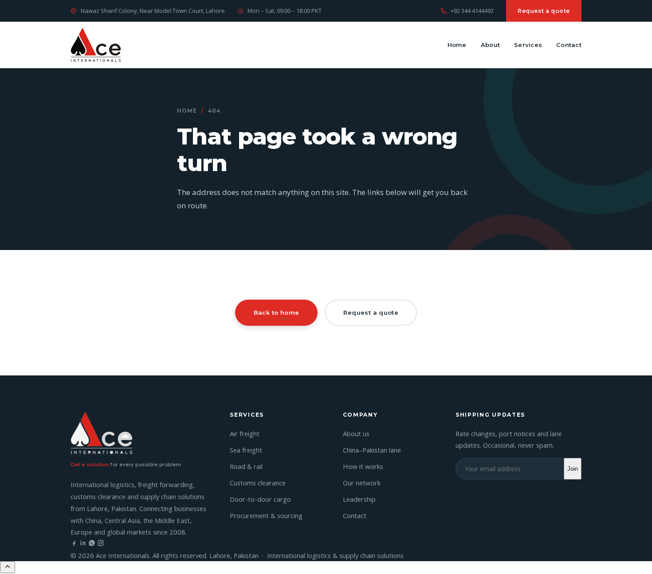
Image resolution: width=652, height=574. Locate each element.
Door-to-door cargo (260, 499)
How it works (363, 466)
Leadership (359, 499)
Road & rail (246, 466)
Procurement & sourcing (266, 515)
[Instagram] (100, 543)
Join (572, 468)
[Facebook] (74, 543)
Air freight (244, 433)
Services (528, 44)
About (490, 44)
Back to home (276, 312)
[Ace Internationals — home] (96, 44)
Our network (362, 482)
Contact (568, 44)
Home (457, 44)
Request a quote (544, 11)
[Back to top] (7, 567)
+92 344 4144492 (472, 11)
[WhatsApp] (91, 543)
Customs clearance (258, 482)
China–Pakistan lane (372, 449)
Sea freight (246, 449)
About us (356, 433)
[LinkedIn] (82, 543)
